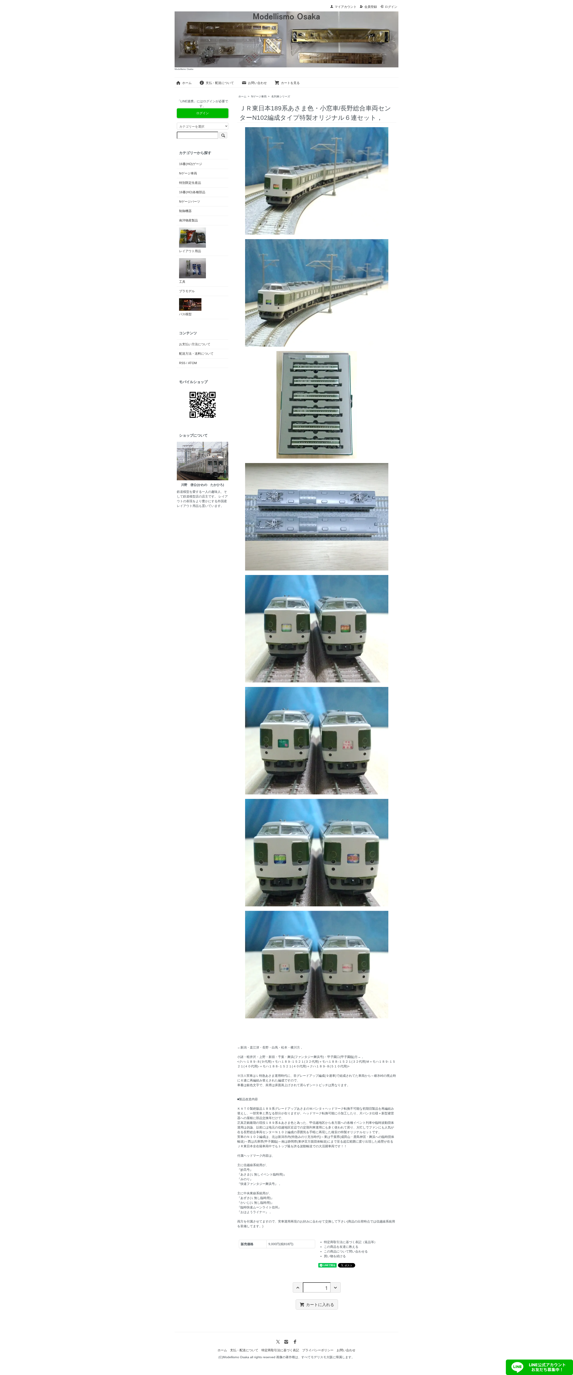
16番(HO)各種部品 (192, 192)
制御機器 (185, 211)
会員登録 (370, 7)
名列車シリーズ (280, 96)
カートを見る (290, 83)
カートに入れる (320, 1304)
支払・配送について (220, 83)
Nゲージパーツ (189, 201)
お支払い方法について (194, 344)
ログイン (391, 7)
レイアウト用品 (190, 251)
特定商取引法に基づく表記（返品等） (350, 1242)
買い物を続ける (335, 1256)
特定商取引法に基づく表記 (280, 1350)
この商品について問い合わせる (346, 1251)
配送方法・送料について (196, 353)
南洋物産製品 (188, 220)
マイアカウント (346, 7)
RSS (182, 363)
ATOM (192, 363)
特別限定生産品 (190, 182)
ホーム (187, 83)
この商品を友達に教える (341, 1246)
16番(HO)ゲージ (190, 164)
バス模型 (185, 314)
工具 (182, 281)
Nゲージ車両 (259, 96)
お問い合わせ (257, 83)
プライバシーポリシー (318, 1350)
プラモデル (187, 291)
